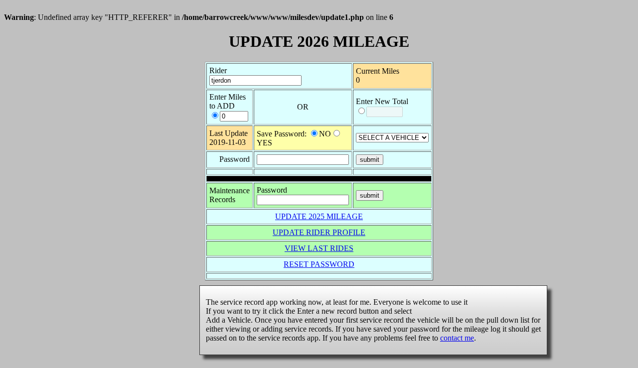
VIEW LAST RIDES (319, 248)
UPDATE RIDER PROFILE (319, 232)
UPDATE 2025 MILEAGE (319, 216)
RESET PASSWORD (319, 264)
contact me (457, 338)
